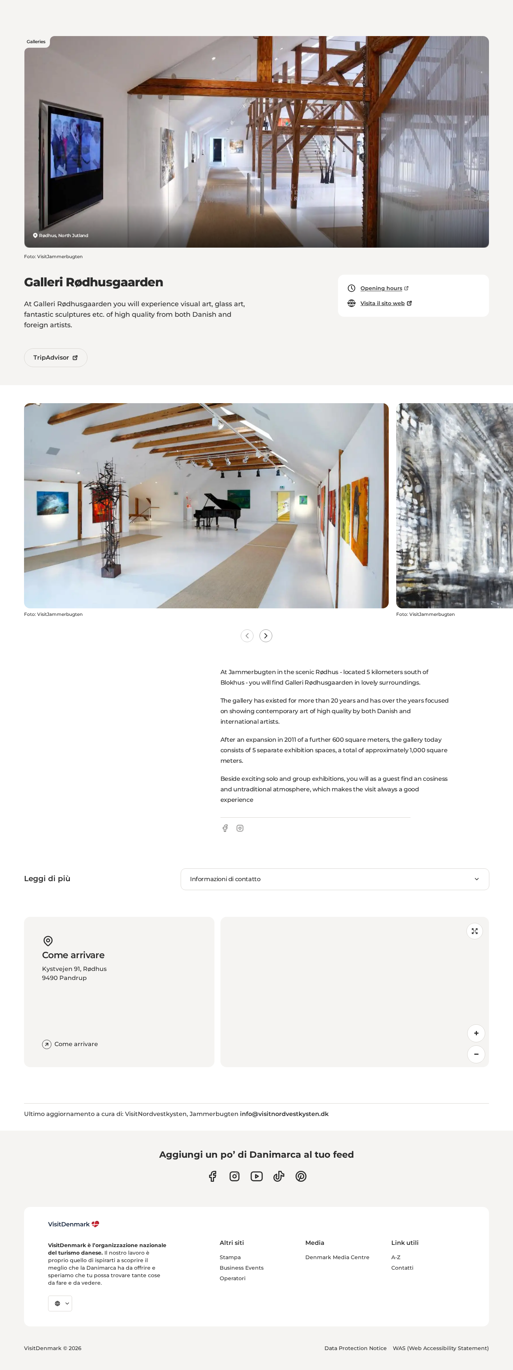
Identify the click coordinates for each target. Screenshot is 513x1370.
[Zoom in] (476, 1033)
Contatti (402, 1267)
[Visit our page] (234, 1176)
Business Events (242, 1267)
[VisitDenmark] (74, 1224)
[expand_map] (474, 931)
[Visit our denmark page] (212, 1176)
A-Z (395, 1257)
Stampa (230, 1257)
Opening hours (381, 288)
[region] (354, 992)
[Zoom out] (476, 1054)
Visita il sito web (383, 303)
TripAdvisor (51, 357)
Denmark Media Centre (337, 1257)
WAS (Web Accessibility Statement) (441, 1348)
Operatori (233, 1278)
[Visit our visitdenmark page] (256, 1176)
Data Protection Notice (355, 1348)
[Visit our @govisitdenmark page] (278, 1176)
